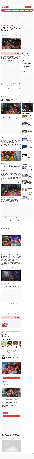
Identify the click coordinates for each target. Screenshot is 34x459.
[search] (23, 7)
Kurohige (11, 91)
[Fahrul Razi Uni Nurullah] (2, 336)
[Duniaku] (5, 7)
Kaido (2, 56)
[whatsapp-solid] (13, 53)
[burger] (32, 7)
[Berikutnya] (21, 344)
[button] (11, 412)
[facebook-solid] (15, 53)
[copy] (20, 53)
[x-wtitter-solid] (18, 53)
